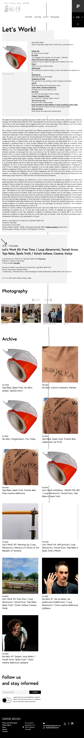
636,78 (34, 83)
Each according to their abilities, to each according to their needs (55, 105)
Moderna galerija (52, 227)
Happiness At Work (38, 79)
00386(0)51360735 (52, 728)
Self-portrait (36, 68)
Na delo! (17, 263)
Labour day (35, 51)
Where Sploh (6, 725)
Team (4, 727)
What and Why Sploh (9, 723)
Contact (5, 731)
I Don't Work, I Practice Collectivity (44, 87)
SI (78, 24)
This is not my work (38, 100)
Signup (35, 692)
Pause (34, 64)
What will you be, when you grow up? (45, 59)
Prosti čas (42, 259)
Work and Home (37, 109)
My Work (35, 55)
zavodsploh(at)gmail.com (52, 726)
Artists (4, 729)
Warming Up (36, 75)
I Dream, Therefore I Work (40, 96)
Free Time (35, 92)
